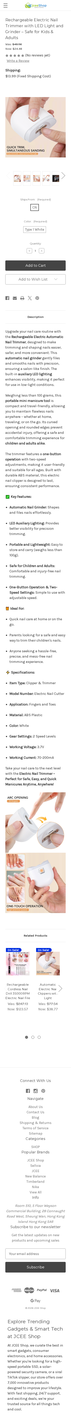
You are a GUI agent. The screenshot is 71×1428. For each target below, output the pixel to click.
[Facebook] (7, 298)
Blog (35, 1117)
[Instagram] (36, 1091)
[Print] (22, 298)
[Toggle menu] (5, 5)
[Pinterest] (37, 298)
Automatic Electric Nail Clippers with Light (48, 991)
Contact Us (35, 1112)
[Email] (15, 298)
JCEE (35, 1171)
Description (35, 317)
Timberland (35, 1181)
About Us (35, 1107)
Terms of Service (35, 1128)
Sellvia (35, 1165)
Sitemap (35, 1133)
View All (36, 1192)
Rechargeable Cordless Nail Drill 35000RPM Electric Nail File (17, 991)
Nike (35, 1187)
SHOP (35, 1147)
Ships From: (35, 199)
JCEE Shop (35, 1160)
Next (63, 175)
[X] (30, 298)
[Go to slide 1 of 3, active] (26, 1037)
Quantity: (35, 243)
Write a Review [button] (18, 61)
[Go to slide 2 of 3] (32, 1037)
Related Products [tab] (35, 935)
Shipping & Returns (35, 1123)
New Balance (35, 1176)
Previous (8, 175)
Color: (35, 221)
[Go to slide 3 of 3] (39, 1037)
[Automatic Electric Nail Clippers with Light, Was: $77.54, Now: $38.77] (48, 963)
